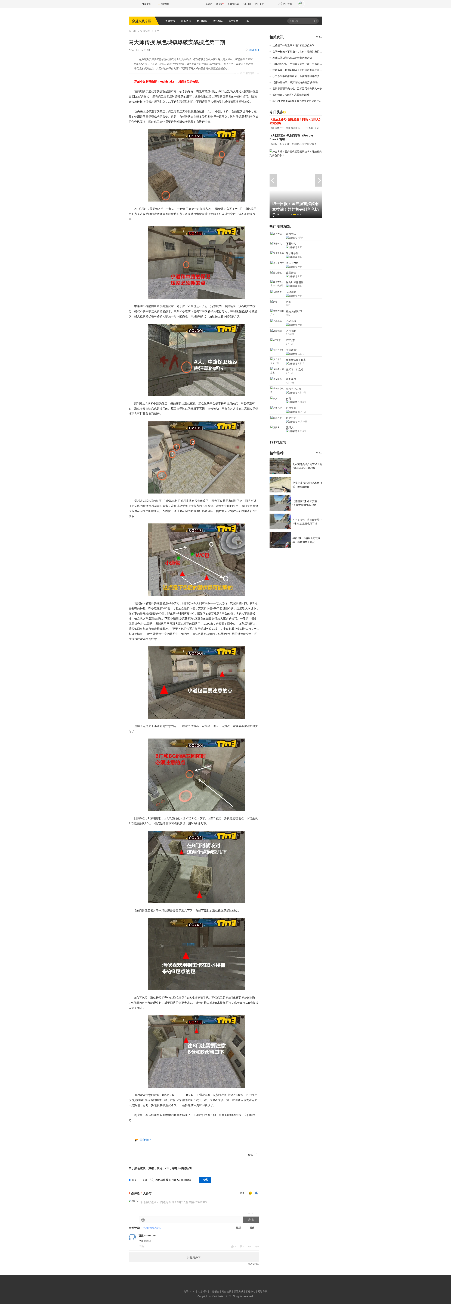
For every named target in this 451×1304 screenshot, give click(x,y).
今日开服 (247, 4)
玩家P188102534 (147, 1235)
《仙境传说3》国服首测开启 (285, 128)
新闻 (145, 1180)
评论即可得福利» (151, 1228)
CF (167, 1168)
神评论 (254, 50)
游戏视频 (218, 21)
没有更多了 (194, 1257)
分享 (257, 1247)
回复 (249, 1247)
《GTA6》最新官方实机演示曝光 (321, 128)
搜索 (316, 21)
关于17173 (190, 1291)
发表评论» (253, 1264)
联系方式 (238, 1291)
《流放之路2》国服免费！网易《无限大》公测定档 (296, 121)
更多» (319, 37)
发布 (251, 1219)
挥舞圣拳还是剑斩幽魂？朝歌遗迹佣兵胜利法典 (298, 70)
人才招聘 (203, 1291)
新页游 (219, 4)
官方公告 (234, 21)
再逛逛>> (145, 1139)
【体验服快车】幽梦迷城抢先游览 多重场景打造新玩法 (302, 82)
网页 (134, 1180)
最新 (238, 1227)
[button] (291, 214)
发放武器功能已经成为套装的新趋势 (292, 57)
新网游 (209, 4)
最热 (252, 1227)
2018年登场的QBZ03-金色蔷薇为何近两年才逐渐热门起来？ (306, 100)
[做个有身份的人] (250, 1193)
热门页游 (259, 4)
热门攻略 (202, 21)
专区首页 (170, 21)
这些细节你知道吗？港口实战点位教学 (293, 45)
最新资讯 (186, 21)
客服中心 (250, 1291)
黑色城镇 (140, 1168)
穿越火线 (145, 31)
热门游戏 (287, 4)
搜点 (159, 1168)
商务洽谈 (226, 1291)
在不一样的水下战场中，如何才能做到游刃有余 (298, 51)
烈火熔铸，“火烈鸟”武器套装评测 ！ (292, 94)
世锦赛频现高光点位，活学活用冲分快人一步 (297, 88)
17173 (132, 31)
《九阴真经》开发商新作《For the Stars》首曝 (291, 137)
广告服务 (215, 1291)
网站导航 (165, 4)
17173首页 (146, 4)
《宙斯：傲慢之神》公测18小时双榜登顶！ (293, 144)
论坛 (247, 21)
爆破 (151, 1168)
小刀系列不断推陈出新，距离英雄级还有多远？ (298, 76)
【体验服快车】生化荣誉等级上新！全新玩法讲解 (300, 63)
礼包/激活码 (233, 4)
